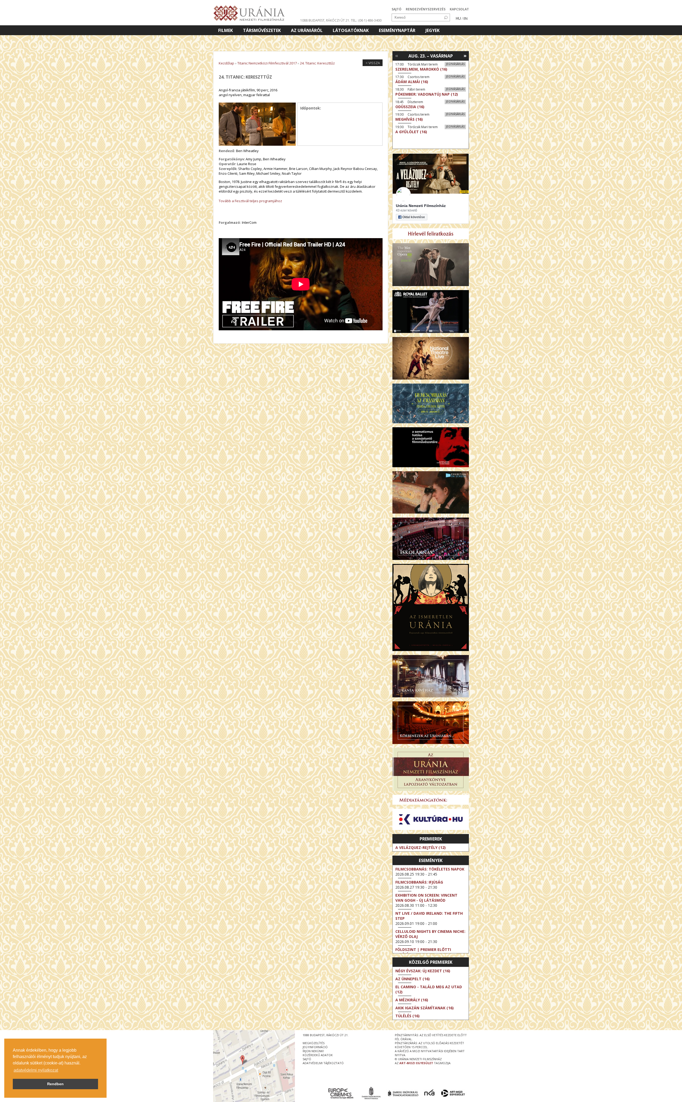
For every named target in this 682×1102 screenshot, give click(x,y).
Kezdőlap (226, 63)
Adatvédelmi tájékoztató (323, 1063)
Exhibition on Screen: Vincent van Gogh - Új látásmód (426, 898)
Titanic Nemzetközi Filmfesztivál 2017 (267, 63)
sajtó (307, 1059)
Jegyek (432, 30)
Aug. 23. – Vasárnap (430, 56)
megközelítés (313, 1043)
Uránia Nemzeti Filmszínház (421, 206)
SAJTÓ (396, 9)
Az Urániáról (307, 30)
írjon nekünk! (313, 1051)
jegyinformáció (315, 1047)
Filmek (225, 30)
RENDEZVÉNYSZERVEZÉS (425, 9)
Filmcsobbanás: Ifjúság (419, 882)
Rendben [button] (55, 1084)
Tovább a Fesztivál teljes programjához (250, 200)
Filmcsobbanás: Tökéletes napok (429, 869)
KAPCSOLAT (459, 9)
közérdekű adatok (318, 1055)
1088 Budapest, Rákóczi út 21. (325, 20)
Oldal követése (413, 217)
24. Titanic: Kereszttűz (317, 63)
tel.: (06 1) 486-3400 (366, 20)
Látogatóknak (351, 30)
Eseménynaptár (397, 30)
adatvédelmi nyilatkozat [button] (36, 1070)
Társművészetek (262, 30)
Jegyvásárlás (455, 64)
